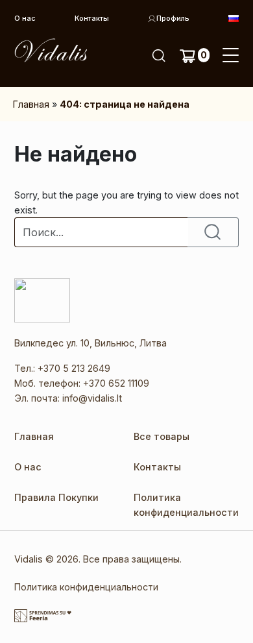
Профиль (172, 18)
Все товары (161, 436)
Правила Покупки (56, 497)
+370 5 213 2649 (74, 368)
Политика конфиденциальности (86, 586)
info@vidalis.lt (92, 398)
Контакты (92, 18)
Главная (31, 104)
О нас (25, 18)
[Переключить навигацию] (231, 56)
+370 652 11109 (116, 383)
